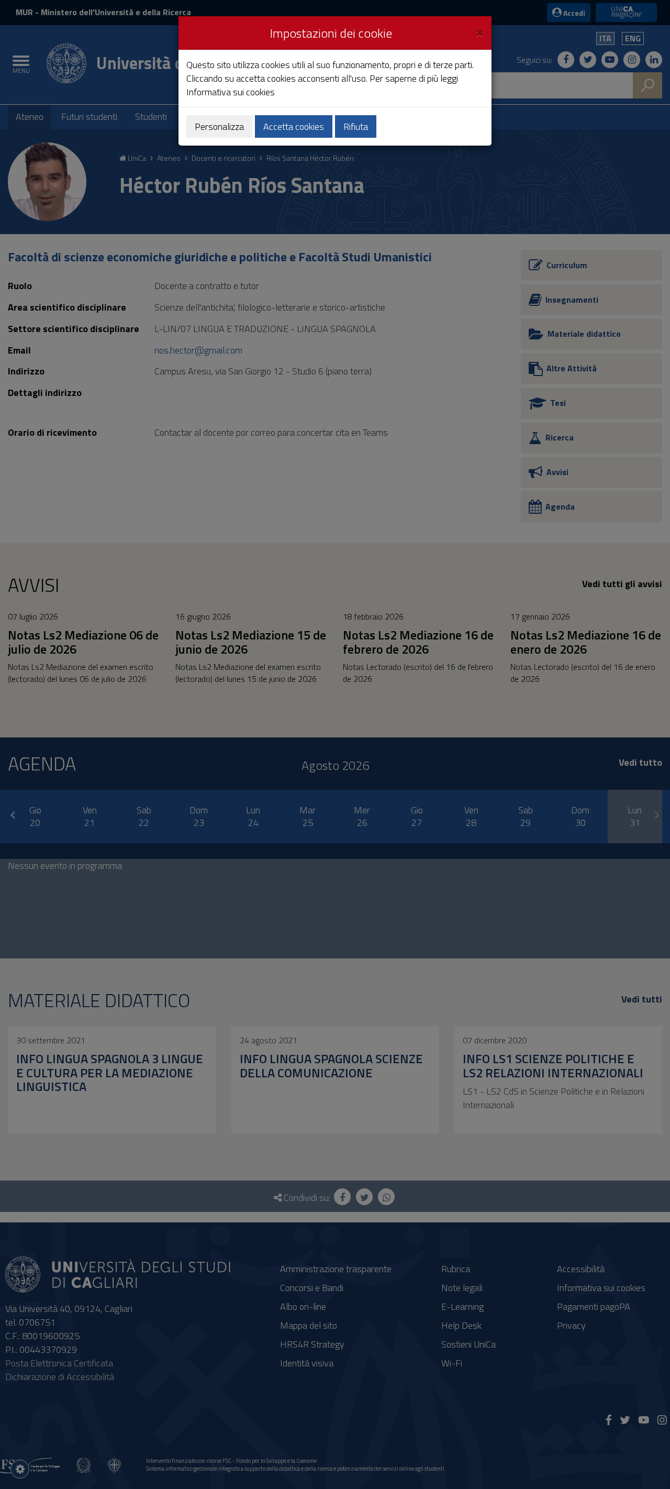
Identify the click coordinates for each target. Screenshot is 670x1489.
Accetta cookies (293, 126)
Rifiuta (355, 126)
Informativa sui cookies (230, 92)
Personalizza (219, 126)
